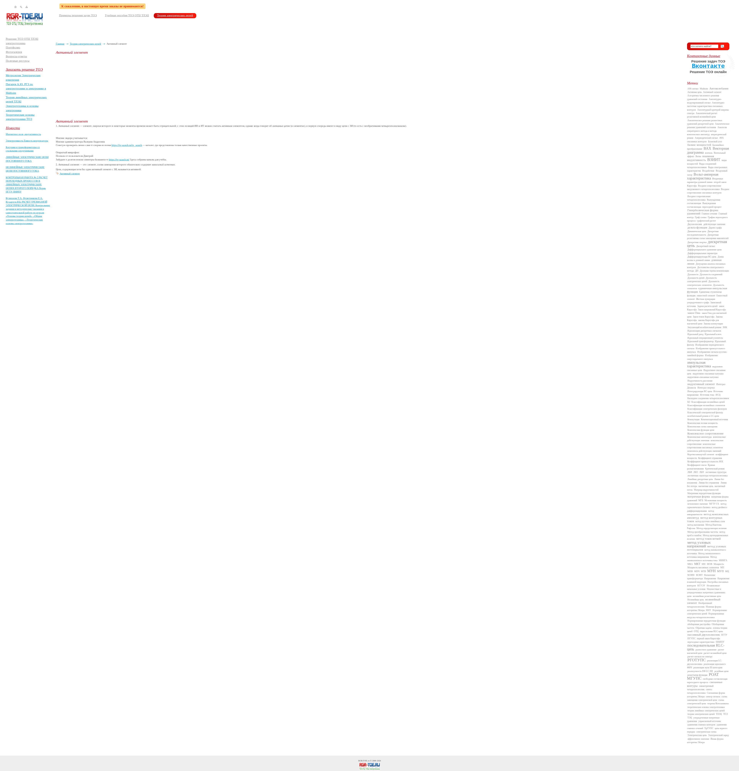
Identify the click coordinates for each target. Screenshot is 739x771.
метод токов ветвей (708, 538)
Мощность (719, 564)
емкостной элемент (706, 295)
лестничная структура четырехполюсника (707, 475)
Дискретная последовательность (703, 233)
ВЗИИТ (713, 159)
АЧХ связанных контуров (705, 140)
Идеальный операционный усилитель (705, 338)
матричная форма (698, 496)
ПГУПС (691, 638)
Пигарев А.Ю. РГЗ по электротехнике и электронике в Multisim (26, 88)
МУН (711, 571)
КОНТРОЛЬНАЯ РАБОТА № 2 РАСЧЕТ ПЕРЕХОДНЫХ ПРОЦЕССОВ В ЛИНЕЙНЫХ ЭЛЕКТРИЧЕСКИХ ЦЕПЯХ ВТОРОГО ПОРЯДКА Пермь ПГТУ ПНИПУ (27, 184)
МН (704, 564)
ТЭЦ (689, 717)
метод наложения (695, 524)
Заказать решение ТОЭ (24, 69)
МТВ (703, 571)
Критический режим (715, 468)
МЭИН (691, 575)
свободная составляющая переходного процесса (707, 681)
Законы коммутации (713, 323)
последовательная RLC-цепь (705, 647)
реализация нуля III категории (707, 667)
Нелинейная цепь (695, 599)
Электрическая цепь (697, 735)
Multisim (704, 88)
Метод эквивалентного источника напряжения (703, 555)
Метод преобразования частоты (702, 532)
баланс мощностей (699, 144)
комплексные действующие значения (706, 439)
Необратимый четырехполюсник (699, 605)
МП (722, 567)
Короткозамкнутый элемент (700, 454)
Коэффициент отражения (710, 458)
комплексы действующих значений (704, 451)
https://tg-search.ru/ (119, 159)
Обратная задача (703, 628)
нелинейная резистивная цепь (707, 596)
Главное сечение (709, 213)
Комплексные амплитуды (699, 437)
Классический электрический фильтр (705, 412)
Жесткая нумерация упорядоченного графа (701, 301)
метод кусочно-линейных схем (710, 521)
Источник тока (707, 394)
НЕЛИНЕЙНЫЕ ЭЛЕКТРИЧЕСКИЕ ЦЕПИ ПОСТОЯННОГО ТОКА (25, 169)
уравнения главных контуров (701, 724)
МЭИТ (699, 575)
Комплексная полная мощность (702, 423)
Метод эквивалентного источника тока (702, 559)
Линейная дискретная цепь (700, 479)
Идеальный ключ (713, 334)
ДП (696, 270)
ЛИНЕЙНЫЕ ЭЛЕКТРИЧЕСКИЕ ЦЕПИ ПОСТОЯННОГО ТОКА (27, 159)
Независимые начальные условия (703, 587)
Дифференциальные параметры (702, 253)
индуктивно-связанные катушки (702, 377)
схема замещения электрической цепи (707, 698)
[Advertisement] (171, 86)
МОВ (709, 564)
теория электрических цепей (701, 714)
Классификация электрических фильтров (707, 409)
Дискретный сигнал (705, 246)
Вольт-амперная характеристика (702, 176)
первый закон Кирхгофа (708, 638)
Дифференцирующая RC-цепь (701, 256)
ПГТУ (724, 634)
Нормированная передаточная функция (706, 620)
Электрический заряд (718, 735)
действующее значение (714, 224)
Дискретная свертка (696, 242)
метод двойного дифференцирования (707, 509)
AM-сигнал (692, 88)
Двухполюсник (694, 224)
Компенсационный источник (714, 419)
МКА (690, 564)
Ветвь (698, 156)
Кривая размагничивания (701, 467)
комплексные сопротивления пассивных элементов (705, 446)
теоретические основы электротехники (706, 707)
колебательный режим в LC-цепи (703, 416)
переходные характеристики (700, 642)
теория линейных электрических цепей (706, 710)
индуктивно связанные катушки (708, 373)
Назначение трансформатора (701, 577)
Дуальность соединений (711, 274)
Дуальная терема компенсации (714, 270)
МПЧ (697, 571)
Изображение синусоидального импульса (702, 357)
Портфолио (13, 47)
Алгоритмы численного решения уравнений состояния (703, 97)
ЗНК (725, 327)
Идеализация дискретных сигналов (704, 330)
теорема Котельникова (718, 703)
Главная (60, 43)
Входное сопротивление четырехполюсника (699, 198)
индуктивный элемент (701, 384)
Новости (13, 127)
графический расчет (706, 220)
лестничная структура (715, 472)
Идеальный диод (695, 334)
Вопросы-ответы (16, 56)
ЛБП (701, 472)
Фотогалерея (14, 52)
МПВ (690, 571)
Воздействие (708, 170)
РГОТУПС (696, 660)
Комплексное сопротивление (705, 433)
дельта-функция (697, 227)
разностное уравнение (706, 649)
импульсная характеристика (699, 364)
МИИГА (723, 560)
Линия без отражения (709, 482)
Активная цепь (694, 92)
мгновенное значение (697, 504)
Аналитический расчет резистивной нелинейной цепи (702, 115)
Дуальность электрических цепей (702, 280)
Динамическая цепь (696, 231)
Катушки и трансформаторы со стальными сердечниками (23, 149)
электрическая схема (706, 731)
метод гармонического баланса (706, 506)
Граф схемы (700, 217)
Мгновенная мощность (716, 500)
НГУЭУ (701, 585)
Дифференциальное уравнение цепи (704, 249)
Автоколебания (718, 88)
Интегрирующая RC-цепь (699, 391)
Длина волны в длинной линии (705, 258)
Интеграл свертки (706, 387)
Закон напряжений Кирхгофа (712, 309)
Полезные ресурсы (17, 61)
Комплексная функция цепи (700, 430)
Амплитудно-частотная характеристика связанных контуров (706, 106)
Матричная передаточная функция (704, 493)
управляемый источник (709, 721)
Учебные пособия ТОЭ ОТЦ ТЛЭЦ (127, 15)
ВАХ (707, 148)
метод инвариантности (700, 513)
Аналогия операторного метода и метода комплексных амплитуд (707, 131)
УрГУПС (708, 728)
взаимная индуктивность (700, 158)
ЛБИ (689, 472)
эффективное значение (698, 739)
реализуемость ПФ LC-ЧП (700, 671)
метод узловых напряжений (699, 544)
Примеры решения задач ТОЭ (78, 15)
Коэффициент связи (696, 465)
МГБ (700, 500)
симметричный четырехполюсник (700, 688)
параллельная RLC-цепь (711, 631)
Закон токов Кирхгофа (703, 316)
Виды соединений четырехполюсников (701, 166)
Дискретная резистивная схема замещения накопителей (707, 236)
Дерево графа (715, 227)
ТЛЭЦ (719, 714)
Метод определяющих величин (711, 528)
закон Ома (693, 312)
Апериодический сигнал (706, 138)
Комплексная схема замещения (702, 426)
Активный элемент (70, 173)
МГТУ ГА (714, 504)
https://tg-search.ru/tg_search (127, 145)
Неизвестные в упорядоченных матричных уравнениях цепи (706, 593)
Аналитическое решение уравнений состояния (708, 126)
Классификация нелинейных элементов (706, 405)
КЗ (688, 402)
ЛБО (695, 472)
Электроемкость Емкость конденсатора (27, 140)
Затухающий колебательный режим (704, 327)
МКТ (697, 563)
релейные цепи (721, 671)
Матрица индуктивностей (706, 489)
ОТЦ (696, 631)
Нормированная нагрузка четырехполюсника (705, 615)
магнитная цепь (705, 486)
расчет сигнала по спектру (699, 656)
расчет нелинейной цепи (715, 653)
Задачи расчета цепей (707, 306)
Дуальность (692, 274)
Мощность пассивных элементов (703, 567)
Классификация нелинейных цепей (708, 402)
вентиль (708, 153)
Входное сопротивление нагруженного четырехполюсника (704, 187)
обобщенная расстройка (698, 624)
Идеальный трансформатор (700, 341)
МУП (720, 571)
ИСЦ (718, 394)
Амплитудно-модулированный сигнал (704, 101)
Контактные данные (703, 55)
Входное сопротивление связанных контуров (708, 191)
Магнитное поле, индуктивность (23, 134)
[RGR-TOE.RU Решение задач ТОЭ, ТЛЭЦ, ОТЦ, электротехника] (369, 766)
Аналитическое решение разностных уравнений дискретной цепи (704, 122)
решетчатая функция (697, 675)
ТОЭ (725, 714)
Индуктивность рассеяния (699, 380)
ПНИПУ (720, 642)
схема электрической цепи (705, 702)
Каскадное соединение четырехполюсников (708, 398)
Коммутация (693, 419)
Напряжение (710, 578)
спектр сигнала (713, 696)
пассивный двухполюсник (703, 634)
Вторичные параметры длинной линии (705, 180)
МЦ (727, 571)
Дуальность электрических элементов (703, 283)
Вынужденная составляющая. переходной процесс (704, 205)
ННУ (708, 610)
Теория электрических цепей (175, 15)
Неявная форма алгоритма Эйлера (704, 608)
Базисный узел (715, 141)
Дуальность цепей (695, 278)
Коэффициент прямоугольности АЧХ (705, 461)
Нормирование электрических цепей (707, 612)
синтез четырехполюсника (699, 691)
